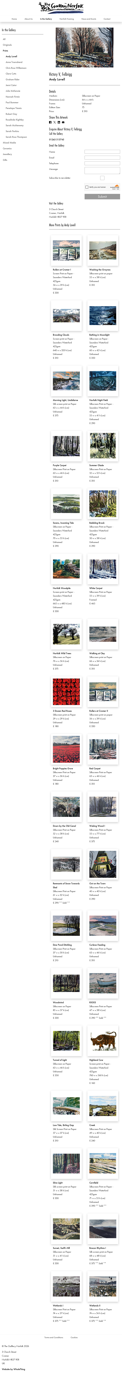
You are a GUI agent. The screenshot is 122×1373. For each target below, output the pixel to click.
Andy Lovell (57, 79)
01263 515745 (56, 139)
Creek (92, 1125)
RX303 (92, 1002)
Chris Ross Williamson (16, 67)
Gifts (5, 160)
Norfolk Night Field (98, 400)
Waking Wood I (97, 825)
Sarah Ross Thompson (16, 136)
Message (53, 169)
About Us (29, 18)
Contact (107, 18)
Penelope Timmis (14, 108)
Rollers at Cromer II (98, 710)
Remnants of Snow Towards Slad (66, 885)
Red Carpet (94, 768)
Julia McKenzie (13, 90)
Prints (5, 50)
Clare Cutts (11, 73)
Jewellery (7, 154)
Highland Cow (96, 1060)
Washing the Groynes (99, 269)
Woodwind (58, 1002)
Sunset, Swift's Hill (61, 1248)
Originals (7, 44)
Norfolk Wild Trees (62, 653)
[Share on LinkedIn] (59, 122)
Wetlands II (94, 1305)
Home (14, 18)
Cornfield (93, 1182)
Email (51, 157)
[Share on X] (54, 122)
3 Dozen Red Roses (62, 710)
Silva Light (58, 1182)
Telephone (54, 163)
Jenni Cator (11, 85)
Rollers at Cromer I (62, 269)
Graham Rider (13, 79)
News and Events (88, 18)
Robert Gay (11, 113)
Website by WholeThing (13, 1369)
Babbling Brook (96, 522)
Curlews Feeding (97, 944)
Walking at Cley (97, 653)
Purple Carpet (59, 465)
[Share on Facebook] (50, 122)
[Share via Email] (63, 122)
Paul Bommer (12, 102)
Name (52, 151)
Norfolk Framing (67, 18)
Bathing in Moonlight (99, 334)
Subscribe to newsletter (59, 177)
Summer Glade (96, 465)
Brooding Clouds (61, 334)
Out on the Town (97, 883)
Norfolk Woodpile (62, 588)
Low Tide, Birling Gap (63, 1125)
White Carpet (95, 588)
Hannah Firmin (13, 96)
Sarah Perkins (12, 131)
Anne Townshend (14, 62)
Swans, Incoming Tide (63, 522)
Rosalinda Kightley (15, 119)
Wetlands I (58, 1305)
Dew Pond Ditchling (62, 944)
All (4, 39)
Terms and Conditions (53, 1337)
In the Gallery (46, 18)
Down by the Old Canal (64, 825)
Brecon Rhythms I (97, 1248)
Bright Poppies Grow (63, 768)
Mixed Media (9, 142)
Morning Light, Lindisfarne (65, 400)
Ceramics (7, 148)
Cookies (74, 1337)
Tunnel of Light (60, 1060)
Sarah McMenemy (15, 125)
